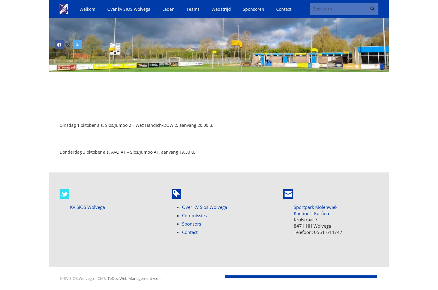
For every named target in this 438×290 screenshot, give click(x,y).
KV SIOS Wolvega (87, 207)
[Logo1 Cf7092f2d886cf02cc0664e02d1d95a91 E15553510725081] (64, 9)
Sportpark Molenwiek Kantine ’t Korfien (316, 210)
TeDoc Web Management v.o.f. (134, 278)
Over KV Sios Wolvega (204, 207)
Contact (190, 232)
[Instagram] (68, 45)
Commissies (194, 215)
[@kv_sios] (64, 194)
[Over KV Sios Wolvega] (176, 194)
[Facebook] (59, 45)
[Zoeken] (372, 9)
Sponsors (191, 224)
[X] (77, 45)
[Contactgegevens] (288, 194)
